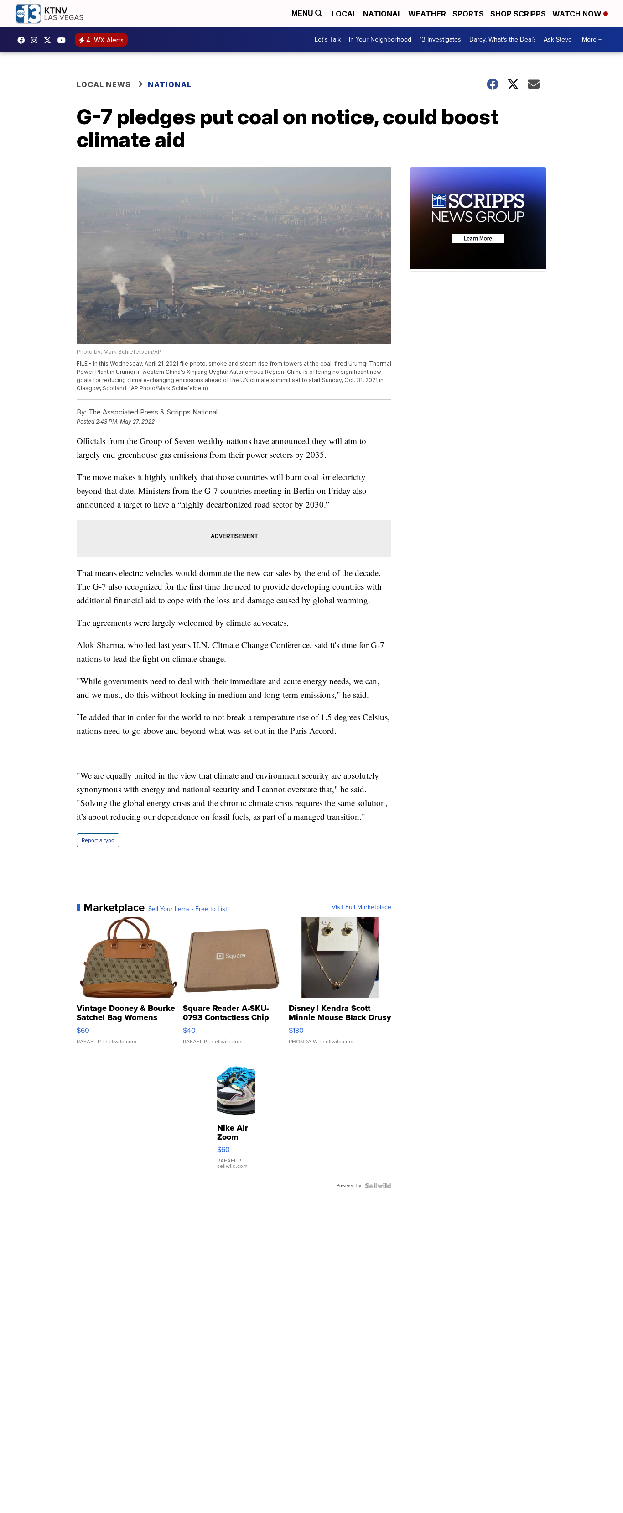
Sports (468, 13)
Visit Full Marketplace (361, 907)
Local (344, 13)
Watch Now (577, 13)
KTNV (50, 40)
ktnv (36, 40)
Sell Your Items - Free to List (187, 909)
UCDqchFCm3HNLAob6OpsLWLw (63, 40)
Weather (427, 13)
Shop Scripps (518, 13)
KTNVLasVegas (23, 40)
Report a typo (98, 840)
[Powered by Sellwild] (378, 1186)
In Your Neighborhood (380, 39)
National (382, 13)
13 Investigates (440, 39)
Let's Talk (328, 39)
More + (592, 39)
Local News (104, 84)
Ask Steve (558, 39)
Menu (303, 13)
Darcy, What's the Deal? (502, 39)
